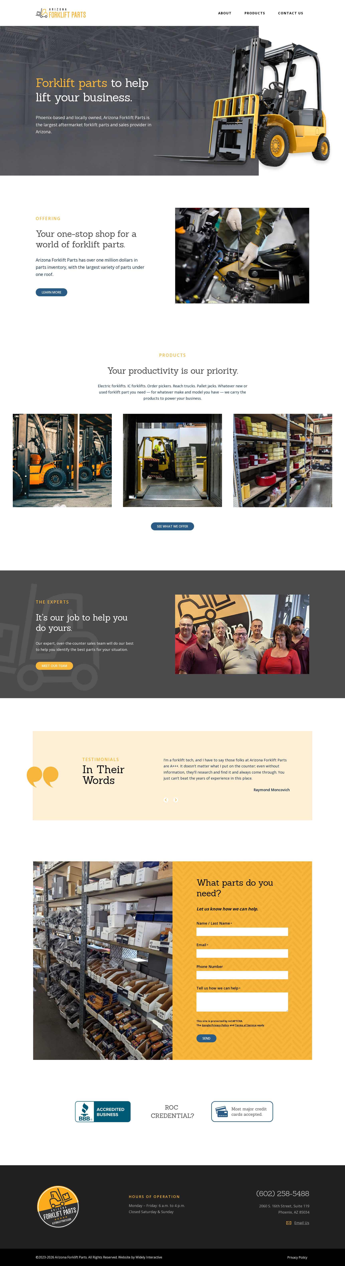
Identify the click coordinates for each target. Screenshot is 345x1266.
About (225, 13)
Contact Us (290, 13)
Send (206, 1038)
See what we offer (172, 526)
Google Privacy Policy (215, 1025)
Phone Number (209, 966)
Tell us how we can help (218, 988)
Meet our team (54, 666)
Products (255, 13)
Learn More (51, 292)
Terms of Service (246, 1025)
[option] (231, 775)
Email (202, 944)
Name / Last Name (214, 923)
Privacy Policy (297, 1257)
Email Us (301, 1222)
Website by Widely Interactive (140, 1257)
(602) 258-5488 (282, 1193)
